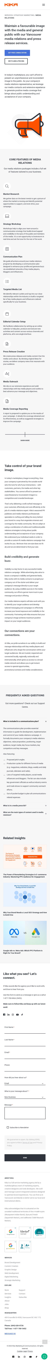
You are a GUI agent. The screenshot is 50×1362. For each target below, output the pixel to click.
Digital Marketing (11, 1277)
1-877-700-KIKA (9, 998)
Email (7, 1052)
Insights (8, 1297)
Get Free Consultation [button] (17, 53)
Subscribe (23, 1297)
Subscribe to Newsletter (19, 1128)
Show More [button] (25, 440)
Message (8, 1105)
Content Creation (11, 1266)
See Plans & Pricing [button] (16, 61)
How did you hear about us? (15, 1078)
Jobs (7, 1304)
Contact (22, 1294)
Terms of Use (27, 1143)
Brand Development (12, 1263)
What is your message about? (16, 1091)
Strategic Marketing (24, 15)
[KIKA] (11, 4)
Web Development (12, 1273)
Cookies (20, 1351)
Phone (7, 1065)
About (7, 1301)
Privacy (30, 1351)
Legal (25, 1351)
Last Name (9, 1040)
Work (7, 1290)
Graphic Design (11, 1270)
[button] (46, 5)
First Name (9, 1027)
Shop (7, 1308)
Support (22, 1290)
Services (9, 15)
